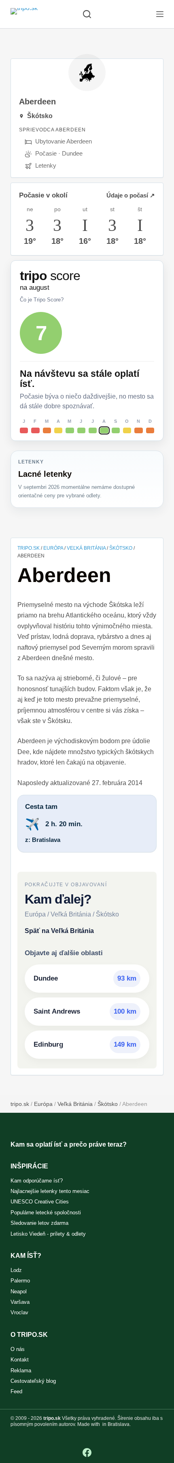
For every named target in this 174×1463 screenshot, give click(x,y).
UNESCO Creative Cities (40, 1202)
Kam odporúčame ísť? (37, 1181)
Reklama (21, 1370)
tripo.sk (28, 548)
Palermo (20, 1281)
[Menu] (159, 14)
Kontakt (20, 1360)
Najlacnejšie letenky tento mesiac (50, 1191)
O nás (18, 1349)
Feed (16, 1391)
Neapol (19, 1291)
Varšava (20, 1302)
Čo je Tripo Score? (42, 300)
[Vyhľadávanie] (87, 14)
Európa (53, 548)
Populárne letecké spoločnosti (46, 1212)
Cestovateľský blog (33, 1381)
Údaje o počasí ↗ (130, 195)
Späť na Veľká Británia (59, 930)
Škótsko (120, 548)
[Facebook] (87, 1452)
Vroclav (19, 1312)
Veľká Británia (86, 548)
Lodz (16, 1270)
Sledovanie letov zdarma (39, 1223)
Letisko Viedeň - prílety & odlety (48, 1234)
